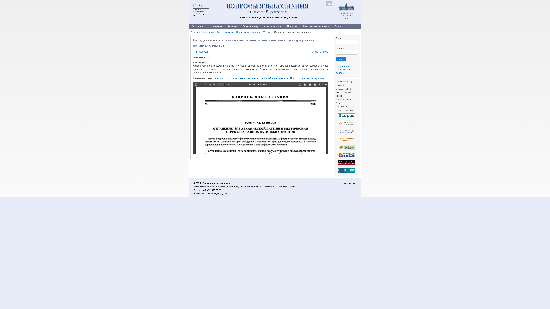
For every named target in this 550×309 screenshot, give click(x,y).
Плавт (293, 78)
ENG (329, 3)
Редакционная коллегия (316, 26)
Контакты (217, 26)
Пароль (340, 48)
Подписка (292, 26)
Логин (339, 37)
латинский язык (269, 78)
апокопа (219, 78)
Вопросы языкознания (202, 32)
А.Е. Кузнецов (201, 51)
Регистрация (342, 66)
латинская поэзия (248, 78)
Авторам (232, 26)
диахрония (231, 78)
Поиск (337, 26)
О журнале (197, 26)
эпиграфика (318, 78)
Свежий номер (250, 26)
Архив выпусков (272, 26)
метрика (283, 78)
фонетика (304, 78)
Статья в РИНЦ (320, 51)
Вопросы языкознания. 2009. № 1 (254, 32)
